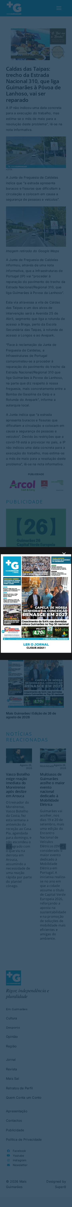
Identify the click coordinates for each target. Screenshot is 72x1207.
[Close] (64, 554)
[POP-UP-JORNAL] (36, 556)
